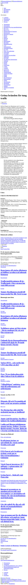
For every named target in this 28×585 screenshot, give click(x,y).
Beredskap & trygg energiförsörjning (13, 27)
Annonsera (6, 20)
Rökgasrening (7, 79)
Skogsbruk (6, 83)
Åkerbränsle (7, 24)
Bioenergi (4, 103)
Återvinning (7, 26)
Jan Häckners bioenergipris (10, 59)
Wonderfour (12, 583)
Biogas (5, 35)
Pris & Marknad (8, 77)
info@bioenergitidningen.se (7, 560)
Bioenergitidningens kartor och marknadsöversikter (11, 567)
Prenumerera (7, 19)
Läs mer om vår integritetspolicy (8, 265)
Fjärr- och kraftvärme (9, 51)
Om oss (5, 22)
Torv (5, 89)
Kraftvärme (6, 65)
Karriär (5, 62)
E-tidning (6, 17)
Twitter (5, 574)
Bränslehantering (8, 44)
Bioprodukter (7, 41)
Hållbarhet (6, 56)
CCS (5, 45)
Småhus (6, 86)
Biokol (5, 37)
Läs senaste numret (5, 550)
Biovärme (6, 11)
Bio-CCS (6, 12)
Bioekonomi (7, 33)
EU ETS (6, 49)
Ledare (5, 66)
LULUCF (6, 69)
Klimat (5, 63)
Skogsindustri (7, 84)
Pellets (5, 75)
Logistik (6, 68)
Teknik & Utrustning (9, 87)
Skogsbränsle (7, 9)
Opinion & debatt (8, 73)
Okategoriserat (7, 72)
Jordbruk (6, 61)
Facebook (6, 575)
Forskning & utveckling (9, 55)
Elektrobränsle (7, 47)
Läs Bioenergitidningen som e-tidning (13, 565)
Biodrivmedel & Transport (10, 31)
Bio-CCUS (6, 30)
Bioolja (5, 40)
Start (5, 8)
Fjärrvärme (6, 52)
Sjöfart (5, 80)
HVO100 (6, 58)
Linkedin (6, 572)
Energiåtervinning (8, 48)
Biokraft (6, 38)
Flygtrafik (6, 54)
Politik (5, 76)
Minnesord (6, 70)
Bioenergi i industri (8, 34)
